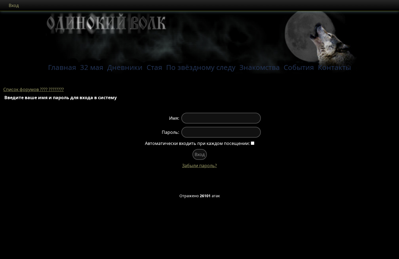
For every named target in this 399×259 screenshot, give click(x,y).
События (299, 67)
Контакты (334, 67)
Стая (154, 67)
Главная (62, 67)
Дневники (124, 67)
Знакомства (259, 67)
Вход (14, 5)
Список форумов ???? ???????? (33, 89)
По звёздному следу (200, 67)
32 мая (91, 67)
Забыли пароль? (199, 166)
